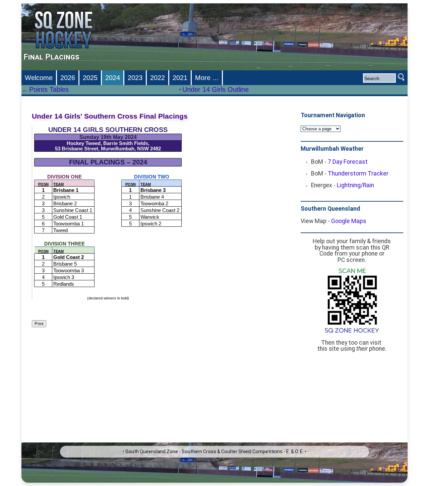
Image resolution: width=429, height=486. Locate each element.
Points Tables (49, 89)
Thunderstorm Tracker (358, 173)
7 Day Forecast (348, 161)
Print (39, 323)
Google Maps (348, 221)
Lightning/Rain (355, 185)
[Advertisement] (353, 400)
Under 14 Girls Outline (215, 89)
